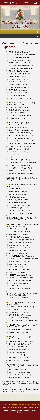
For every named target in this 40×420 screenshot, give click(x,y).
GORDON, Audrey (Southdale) (19, 149)
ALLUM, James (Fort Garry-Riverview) (22, 55)
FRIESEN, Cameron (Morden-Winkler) (22, 141)
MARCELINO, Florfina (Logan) (19, 237)
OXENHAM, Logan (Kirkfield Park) (21, 278)
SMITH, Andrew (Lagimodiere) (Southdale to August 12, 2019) (22, 337)
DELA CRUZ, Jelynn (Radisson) (20, 115)
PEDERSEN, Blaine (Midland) (19, 286)
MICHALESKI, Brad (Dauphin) (19, 253)
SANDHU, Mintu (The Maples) (19, 312)
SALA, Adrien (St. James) (17, 309)
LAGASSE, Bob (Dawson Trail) (19, 208)
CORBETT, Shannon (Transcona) (20, 98)
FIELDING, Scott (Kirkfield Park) (20, 133)
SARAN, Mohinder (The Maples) (20, 315)
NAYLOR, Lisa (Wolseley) (18, 272)
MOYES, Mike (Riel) (16, 267)
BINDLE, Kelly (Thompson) (18, 71)
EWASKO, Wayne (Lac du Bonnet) (21, 130)
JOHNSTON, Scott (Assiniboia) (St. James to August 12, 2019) (22, 185)
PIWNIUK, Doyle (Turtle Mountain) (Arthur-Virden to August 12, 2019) (22, 294)
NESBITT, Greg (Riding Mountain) (20, 275)
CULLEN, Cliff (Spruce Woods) (19, 110)
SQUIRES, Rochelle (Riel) (18, 347)
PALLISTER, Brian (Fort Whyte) (20, 280)
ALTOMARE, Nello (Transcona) (20, 60)
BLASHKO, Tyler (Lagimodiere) (20, 74)
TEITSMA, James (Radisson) (19, 357)
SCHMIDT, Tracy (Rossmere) (19, 318)
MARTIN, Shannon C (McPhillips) (20, 248)
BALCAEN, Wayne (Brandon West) (21, 65)
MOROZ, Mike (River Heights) (19, 261)
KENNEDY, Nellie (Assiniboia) (19, 189)
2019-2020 (16, 157)
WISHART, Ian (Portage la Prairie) (20, 372)
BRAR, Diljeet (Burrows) (17, 76)
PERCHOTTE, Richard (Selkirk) (20, 288)
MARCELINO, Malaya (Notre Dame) (21, 240)
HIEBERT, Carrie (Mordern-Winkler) (21, 168)
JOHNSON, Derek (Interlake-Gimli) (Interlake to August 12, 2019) (22, 179)
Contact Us (27, 3)
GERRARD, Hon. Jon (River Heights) (22, 143)
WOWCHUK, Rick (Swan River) (20, 375)
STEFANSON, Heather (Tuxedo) (20, 349)
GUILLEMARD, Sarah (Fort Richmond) (22, 162)
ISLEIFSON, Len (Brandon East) (20, 171)
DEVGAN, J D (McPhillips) (18, 118)
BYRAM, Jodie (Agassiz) (17, 82)
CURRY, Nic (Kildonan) (17, 113)
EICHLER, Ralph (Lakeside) (18, 127)
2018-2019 (16, 154)
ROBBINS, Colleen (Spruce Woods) (21, 307)
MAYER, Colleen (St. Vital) (18, 250)
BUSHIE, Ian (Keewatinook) (18, 79)
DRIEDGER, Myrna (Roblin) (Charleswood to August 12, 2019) (22, 123)
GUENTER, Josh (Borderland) (19, 160)
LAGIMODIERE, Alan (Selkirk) (19, 211)
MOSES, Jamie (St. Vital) (17, 264)
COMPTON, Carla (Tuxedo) (18, 93)
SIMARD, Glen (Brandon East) (19, 332)
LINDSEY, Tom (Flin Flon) (18, 229)
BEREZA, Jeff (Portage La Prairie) (20, 68)
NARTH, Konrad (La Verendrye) (20, 269)
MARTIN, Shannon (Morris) (18, 245)
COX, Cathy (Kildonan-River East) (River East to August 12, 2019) (22, 103)
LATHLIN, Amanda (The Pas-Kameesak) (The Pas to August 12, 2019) (22, 225)
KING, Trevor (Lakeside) (17, 197)
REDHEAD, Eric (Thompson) (19, 298)
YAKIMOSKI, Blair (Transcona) (19, 377)
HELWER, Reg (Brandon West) (19, 165)
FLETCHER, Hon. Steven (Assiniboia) (22, 135)
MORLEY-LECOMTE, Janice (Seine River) (23, 259)
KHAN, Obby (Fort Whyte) (18, 192)
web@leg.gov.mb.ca (20, 412)
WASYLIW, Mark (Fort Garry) (19, 360)
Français (16, 3)
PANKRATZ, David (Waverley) (19, 283)
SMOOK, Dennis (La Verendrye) (20, 344)
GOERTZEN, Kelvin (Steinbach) (20, 146)
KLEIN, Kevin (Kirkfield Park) (19, 202)
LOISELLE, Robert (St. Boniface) (20, 231)
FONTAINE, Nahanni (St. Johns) (20, 138)
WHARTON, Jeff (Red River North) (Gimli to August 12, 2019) (22, 366)
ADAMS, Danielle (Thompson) (19, 52)
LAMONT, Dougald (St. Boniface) (20, 213)
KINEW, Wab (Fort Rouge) (18, 194)
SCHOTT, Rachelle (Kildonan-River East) (23, 320)
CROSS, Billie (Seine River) (18, 107)
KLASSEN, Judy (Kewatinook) (19, 200)
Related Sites (35, 404)
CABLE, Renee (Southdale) (18, 84)
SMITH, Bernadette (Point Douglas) (21, 341)
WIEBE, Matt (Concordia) (17, 369)
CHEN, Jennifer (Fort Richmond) (20, 87)
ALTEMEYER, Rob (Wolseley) (19, 57)
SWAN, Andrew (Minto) (17, 355)
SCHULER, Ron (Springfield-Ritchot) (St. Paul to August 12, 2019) (22, 326)
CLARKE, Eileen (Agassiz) (18, 90)
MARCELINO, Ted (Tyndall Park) (20, 242)
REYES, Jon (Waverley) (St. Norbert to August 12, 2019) (22, 303)
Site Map (3, 404)
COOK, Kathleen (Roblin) (17, 95)
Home (6, 3)
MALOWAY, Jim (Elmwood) (18, 234)
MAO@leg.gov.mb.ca (19, 391)
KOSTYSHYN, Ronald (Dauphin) (20, 205)
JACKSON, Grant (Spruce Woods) (21, 173)
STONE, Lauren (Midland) (18, 352)
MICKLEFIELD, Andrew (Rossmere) (21, 256)
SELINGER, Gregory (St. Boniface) (21, 329)
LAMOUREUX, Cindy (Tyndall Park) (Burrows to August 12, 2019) (22, 219)
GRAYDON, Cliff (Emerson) (18, 152)
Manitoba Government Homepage (18, 404)
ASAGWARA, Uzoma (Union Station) (21, 63)
